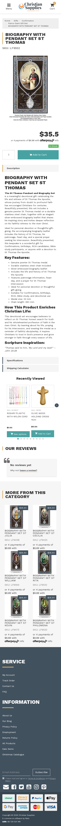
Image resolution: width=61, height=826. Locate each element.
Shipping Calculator (18, 368)
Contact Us (8, 686)
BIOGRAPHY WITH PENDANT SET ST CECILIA (44, 533)
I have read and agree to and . (30, 780)
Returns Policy (9, 738)
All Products (8, 743)
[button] (10, 387)
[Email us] (6, 786)
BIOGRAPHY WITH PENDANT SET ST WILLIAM (15, 578)
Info (57, 140)
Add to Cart (40, 154)
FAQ (4, 691)
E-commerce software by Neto (15, 818)
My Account (8, 675)
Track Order (8, 680)
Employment (9, 732)
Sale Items (8, 749)
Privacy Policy (9, 726)
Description (13, 168)
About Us (7, 715)
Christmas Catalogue (13, 754)
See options (20, 434)
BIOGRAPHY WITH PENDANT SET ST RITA (44, 578)
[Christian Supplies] (30, 7)
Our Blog (7, 721)
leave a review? (28, 470)
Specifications (15, 360)
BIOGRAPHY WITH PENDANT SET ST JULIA (15, 533)
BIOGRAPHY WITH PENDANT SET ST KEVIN (15, 623)
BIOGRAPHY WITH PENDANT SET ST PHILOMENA (44, 623)
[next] (57, 405)
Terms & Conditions (36, 779)
